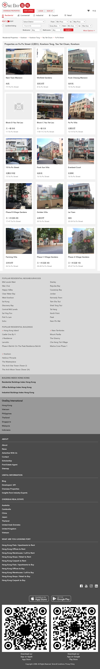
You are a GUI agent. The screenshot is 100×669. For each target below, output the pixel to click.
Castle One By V (9, 334)
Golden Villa (42, 212)
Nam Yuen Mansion (14, 78)
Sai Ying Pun (7, 313)
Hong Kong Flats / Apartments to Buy (18, 564)
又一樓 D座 (10, 128)
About (4, 445)
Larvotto (5, 342)
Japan (4, 517)
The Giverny (55, 338)
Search (68, 30)
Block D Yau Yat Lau (14, 122)
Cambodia (6, 509)
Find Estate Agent (9, 464)
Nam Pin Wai (55, 321)
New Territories (57, 330)
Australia (6, 505)
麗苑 (70, 218)
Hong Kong (7, 405)
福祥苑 (71, 83)
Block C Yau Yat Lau (45, 122)
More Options (88, 31)
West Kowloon (8, 297)
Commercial (25, 15)
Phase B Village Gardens (16, 212)
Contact (5, 457)
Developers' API (9, 485)
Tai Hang (53, 309)
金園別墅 (40, 218)
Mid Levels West (8, 282)
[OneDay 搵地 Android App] (61, 599)
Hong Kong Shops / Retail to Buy (16, 576)
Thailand (6, 417)
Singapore (6, 421)
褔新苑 (39, 173)
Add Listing (28, 11)
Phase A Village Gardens (78, 257)
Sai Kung (5, 301)
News (4, 449)
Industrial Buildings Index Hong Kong (18, 392)
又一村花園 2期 (12, 218)
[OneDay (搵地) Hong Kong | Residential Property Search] (16, 4)
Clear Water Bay (8, 294)
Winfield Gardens (44, 78)
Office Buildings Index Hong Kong (17, 387)
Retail (69, 15)
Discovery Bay (8, 305)
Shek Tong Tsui (56, 305)
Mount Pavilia (55, 334)
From (52, 22)
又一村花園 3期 (43, 263)
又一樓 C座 (41, 128)
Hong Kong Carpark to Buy (13, 580)
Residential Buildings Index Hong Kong (19, 382)
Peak (52, 317)
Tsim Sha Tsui (55, 301)
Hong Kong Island (10, 330)
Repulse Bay (55, 286)
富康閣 (71, 173)
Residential (9, 15)
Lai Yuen (71, 212)
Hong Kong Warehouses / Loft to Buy (18, 572)
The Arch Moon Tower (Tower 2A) (16, 369)
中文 (94, 11)
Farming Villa (11, 257)
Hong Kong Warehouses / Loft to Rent (18, 553)
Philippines (7, 413)
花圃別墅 (71, 128)
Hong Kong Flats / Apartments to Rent (18, 545)
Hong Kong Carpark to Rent (14, 561)
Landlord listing (10, 26)
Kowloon (6, 354)
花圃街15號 (10, 173)
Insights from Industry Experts (14, 493)
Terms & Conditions (58, 664)
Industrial (39, 15)
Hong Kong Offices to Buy (13, 568)
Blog (4, 481)
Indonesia (6, 430)
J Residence (7, 338)
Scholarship (7, 461)
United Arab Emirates (11, 525)
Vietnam (5, 409)
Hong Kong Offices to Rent (13, 549)
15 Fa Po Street (12, 167)
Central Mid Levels (9, 309)
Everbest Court (74, 167)
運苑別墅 (40, 83)
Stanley (53, 282)
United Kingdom (9, 529)
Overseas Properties (11, 11)
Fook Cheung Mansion (78, 78)
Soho (4, 321)
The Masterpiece (9, 362)
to (70, 22)
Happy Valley (7, 290)
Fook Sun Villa (43, 167)
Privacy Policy (70, 664)
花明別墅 (9, 263)
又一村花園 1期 (74, 263)
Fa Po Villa (72, 122)
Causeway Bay (56, 290)
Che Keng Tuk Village (59, 342)
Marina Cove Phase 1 (58, 346)
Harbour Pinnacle (9, 358)
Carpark (55, 15)
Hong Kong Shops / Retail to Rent (16, 557)
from (64, 26)
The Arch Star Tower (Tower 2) (14, 365)
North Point (55, 313)
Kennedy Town (56, 297)
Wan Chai (6, 286)
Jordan (53, 294)
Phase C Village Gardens (47, 257)
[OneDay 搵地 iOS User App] (39, 599)
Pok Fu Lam (7, 317)
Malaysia (6, 426)
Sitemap (5, 468)
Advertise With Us (9, 453)
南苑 (8, 83)
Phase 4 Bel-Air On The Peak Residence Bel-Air (21, 346)
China (4, 513)
